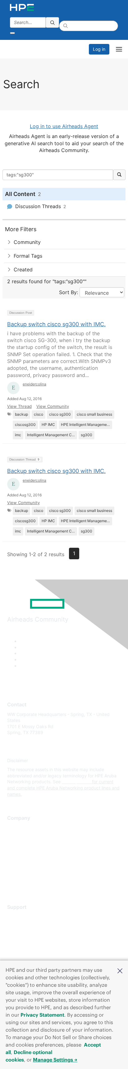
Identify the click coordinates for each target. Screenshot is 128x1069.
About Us (16, 827)
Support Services (24, 916)
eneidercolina (34, 384)
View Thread (19, 406)
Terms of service (24, 873)
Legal (12, 882)
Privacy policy (21, 864)
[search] (52, 22)
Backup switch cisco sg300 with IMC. (56, 324)
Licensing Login (23, 953)
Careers (15, 836)
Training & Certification (30, 935)
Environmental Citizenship (33, 855)
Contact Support (24, 925)
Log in (99, 49)
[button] (119, 970)
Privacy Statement (42, 1015)
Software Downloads (28, 944)
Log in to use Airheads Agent (64, 126)
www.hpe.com (76, 781)
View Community (52, 406)
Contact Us (18, 846)
